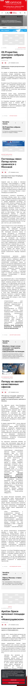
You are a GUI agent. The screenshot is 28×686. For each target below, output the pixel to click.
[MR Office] (13, 5)
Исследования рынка (7, 377)
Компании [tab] (22, 27)
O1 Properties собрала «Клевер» (11, 128)
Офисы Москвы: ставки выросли (11, 578)
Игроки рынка (22, 47)
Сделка (10, 606)
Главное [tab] (4, 27)
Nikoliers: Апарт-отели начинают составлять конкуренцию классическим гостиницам (13, 348)
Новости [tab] (13, 27)
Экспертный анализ (6, 154)
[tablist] (13, 27)
